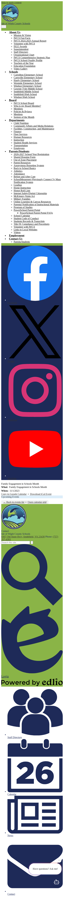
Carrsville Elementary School (28, 77)
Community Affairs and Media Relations (33, 126)
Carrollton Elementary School (28, 74)
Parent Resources (22, 162)
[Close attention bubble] (59, 860)
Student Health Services (25, 142)
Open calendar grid (37, 502)
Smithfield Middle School (26, 91)
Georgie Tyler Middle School (28, 88)
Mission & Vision (22, 35)
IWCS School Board (24, 103)
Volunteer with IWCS (24, 43)
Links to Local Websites (25, 229)
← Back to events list (13, 502)
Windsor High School (24, 97)
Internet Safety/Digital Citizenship (30, 193)
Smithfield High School (25, 94)
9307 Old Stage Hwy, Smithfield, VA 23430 (23, 536)
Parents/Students (22, 241)
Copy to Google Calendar (14, 494)
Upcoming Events (10, 496)
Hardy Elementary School (26, 80)
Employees (19, 148)
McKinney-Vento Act (24, 196)
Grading (18, 185)
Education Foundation (24, 66)
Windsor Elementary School (27, 86)
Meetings (18, 114)
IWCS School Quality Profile (28, 60)
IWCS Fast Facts (22, 38)
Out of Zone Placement (25, 160)
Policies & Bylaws (23, 111)
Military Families (22, 199)
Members (18, 108)
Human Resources (23, 137)
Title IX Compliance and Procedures (31, 224)
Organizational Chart (24, 54)
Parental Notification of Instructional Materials (36, 204)
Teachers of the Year (24, 63)
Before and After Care (24, 176)
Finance (17, 131)
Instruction (19, 140)
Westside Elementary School (28, 83)
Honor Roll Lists (22, 190)
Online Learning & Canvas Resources (32, 201)
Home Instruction (22, 187)
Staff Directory (21, 52)
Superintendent (21, 49)
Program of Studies (23, 207)
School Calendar (22, 215)
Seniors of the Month (24, 117)
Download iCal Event (40, 494)
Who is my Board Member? (27, 106)
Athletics (18, 171)
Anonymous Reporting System (29, 165)
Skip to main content (11, 2)
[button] (14, 32)
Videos (17, 232)
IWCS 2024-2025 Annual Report (30, 41)
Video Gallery (20, 68)
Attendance (19, 174)
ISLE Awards (20, 46)
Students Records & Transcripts (29, 221)
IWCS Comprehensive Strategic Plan (32, 57)
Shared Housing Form (24, 157)
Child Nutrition (21, 123)
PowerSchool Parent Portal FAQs (36, 213)
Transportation (21, 145)
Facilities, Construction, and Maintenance (34, 128)
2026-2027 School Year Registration (31, 154)
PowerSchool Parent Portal (27, 210)
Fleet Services (20, 134)
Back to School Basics (25, 168)
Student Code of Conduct (26, 218)
